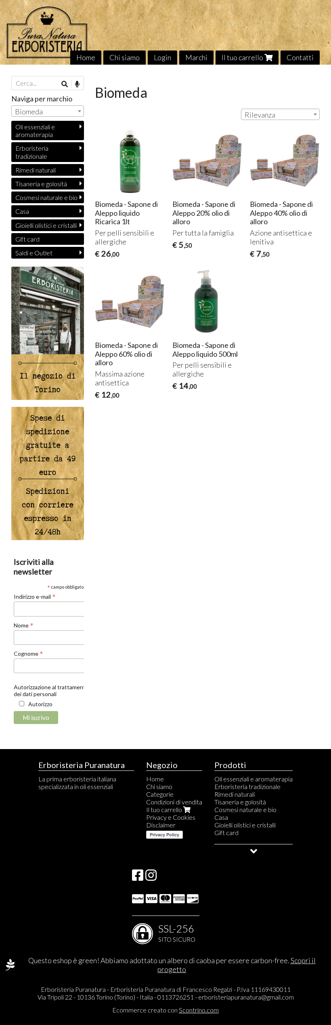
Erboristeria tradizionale (31, 152)
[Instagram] (151, 877)
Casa (22, 211)
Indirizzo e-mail (35, 596)
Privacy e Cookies (170, 817)
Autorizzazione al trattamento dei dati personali (51, 690)
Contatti (300, 57)
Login (162, 57)
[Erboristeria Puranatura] (165, 32)
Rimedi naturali (35, 170)
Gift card (27, 239)
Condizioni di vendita (174, 802)
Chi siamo (124, 57)
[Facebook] (137, 877)
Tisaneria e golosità (41, 183)
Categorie (160, 794)
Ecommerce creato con (165, 1010)
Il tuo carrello (243, 57)
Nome (24, 625)
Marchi (196, 57)
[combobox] (280, 114)
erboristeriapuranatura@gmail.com (246, 997)
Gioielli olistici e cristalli (46, 225)
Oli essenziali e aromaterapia (35, 130)
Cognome (28, 653)
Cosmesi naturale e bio (46, 197)
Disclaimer (161, 825)
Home (85, 57)
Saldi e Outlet (33, 253)
